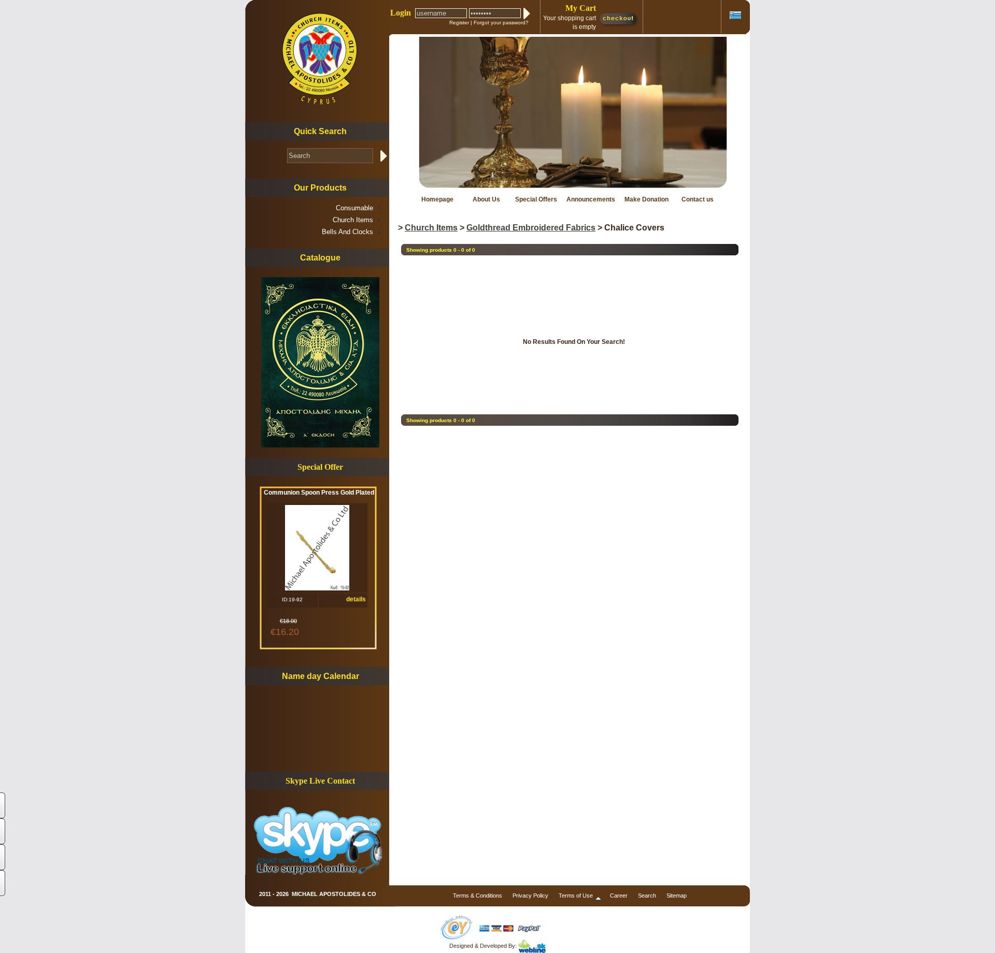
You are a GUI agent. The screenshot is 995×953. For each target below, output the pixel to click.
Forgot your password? (501, 22)
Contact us (697, 199)
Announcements (590, 199)
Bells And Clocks (347, 232)
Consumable (354, 208)
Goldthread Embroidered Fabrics (530, 227)
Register (459, 22)
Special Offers (536, 199)
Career (619, 895)
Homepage (437, 199)
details (356, 599)
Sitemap (676, 895)
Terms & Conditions (477, 895)
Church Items (353, 220)
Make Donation (646, 199)
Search (647, 895)
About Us (486, 199)
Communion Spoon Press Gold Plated (319, 492)
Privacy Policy (530, 895)
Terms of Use (576, 895)
